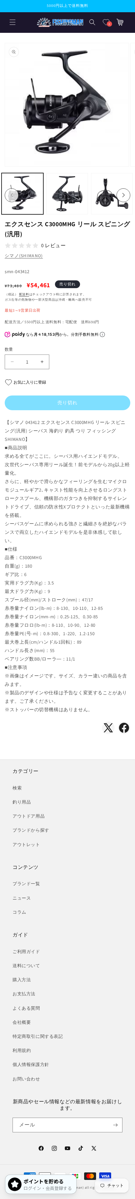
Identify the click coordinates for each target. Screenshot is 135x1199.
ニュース (22, 898)
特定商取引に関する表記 (38, 1036)
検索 (17, 788)
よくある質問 (26, 1008)
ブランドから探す (31, 830)
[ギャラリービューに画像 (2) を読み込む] (67, 194)
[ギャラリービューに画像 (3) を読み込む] (112, 194)
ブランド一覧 (26, 883)
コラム (19, 912)
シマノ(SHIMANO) (24, 255)
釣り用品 (22, 802)
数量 (9, 349)
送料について (26, 965)
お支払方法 (24, 994)
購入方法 (22, 979)
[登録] (115, 1125)
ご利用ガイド (26, 951)
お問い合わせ (26, 1079)
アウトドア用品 (29, 816)
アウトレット (26, 844)
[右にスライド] (123, 195)
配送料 (24, 294)
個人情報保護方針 (31, 1064)
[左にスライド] (12, 195)
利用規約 (22, 1050)
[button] (12, 22)
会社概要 (22, 1022)
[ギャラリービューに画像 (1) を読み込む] (22, 194)
